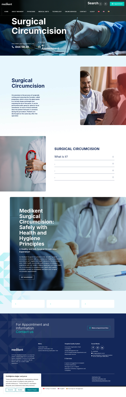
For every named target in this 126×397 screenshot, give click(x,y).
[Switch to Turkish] (99, 11)
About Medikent (18, 11)
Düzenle (10, 390)
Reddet (20, 390)
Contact (83, 11)
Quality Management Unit (71, 350)
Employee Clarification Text (45, 348)
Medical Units (43, 11)
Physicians (31, 11)
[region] (22, 383)
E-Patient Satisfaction (70, 364)
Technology (57, 11)
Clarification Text (42, 347)
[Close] (39, 375)
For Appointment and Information (32, 328)
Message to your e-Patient (72, 366)
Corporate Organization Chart (73, 347)
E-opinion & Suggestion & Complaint (74, 363)
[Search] (100, 4)
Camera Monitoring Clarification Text (48, 350)
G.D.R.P (92, 11)
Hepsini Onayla (32, 390)
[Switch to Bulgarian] (108, 11)
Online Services (70, 11)
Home (6, 11)
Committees (68, 348)
